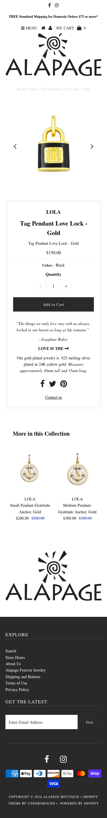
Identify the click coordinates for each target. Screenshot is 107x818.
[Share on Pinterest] (63, 385)
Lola (33, 89)
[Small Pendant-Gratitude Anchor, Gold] (30, 490)
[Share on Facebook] (42, 385)
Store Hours (15, 657)
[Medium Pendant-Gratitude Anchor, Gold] (77, 490)
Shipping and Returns (22, 676)
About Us (13, 663)
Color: (47, 265)
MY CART (71, 28)
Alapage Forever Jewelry (25, 670)
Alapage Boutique (61, 796)
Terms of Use (16, 683)
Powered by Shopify (79, 803)
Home (22, 89)
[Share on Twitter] (52, 385)
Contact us (53, 397)
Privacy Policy (17, 689)
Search (10, 650)
